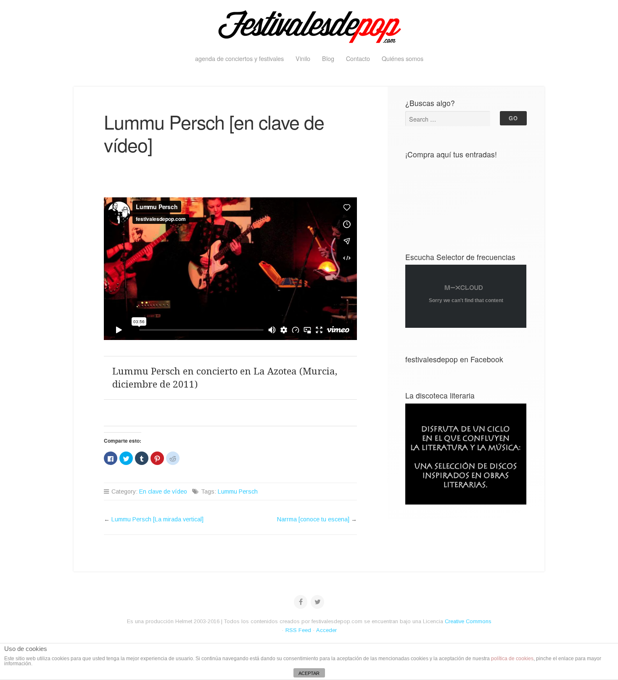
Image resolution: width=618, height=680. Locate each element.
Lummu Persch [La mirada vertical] (157, 519)
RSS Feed (298, 630)
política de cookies (512, 658)
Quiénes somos (402, 58)
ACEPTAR (309, 673)
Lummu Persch (238, 491)
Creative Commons (468, 621)
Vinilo (303, 58)
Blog (328, 58)
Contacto (358, 58)
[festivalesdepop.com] (309, 25)
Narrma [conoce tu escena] (313, 519)
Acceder (326, 630)
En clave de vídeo (163, 491)
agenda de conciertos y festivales (239, 58)
